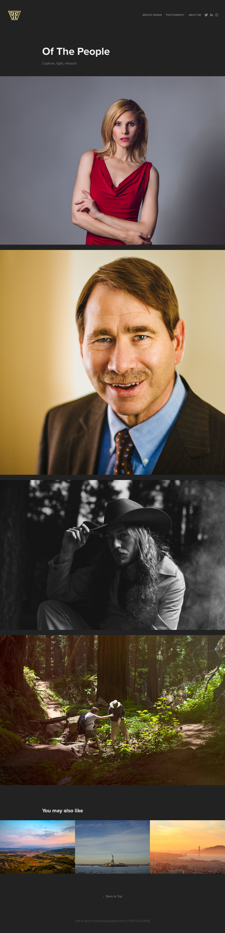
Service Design (152, 15)
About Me (195, 15)
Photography (175, 15)
